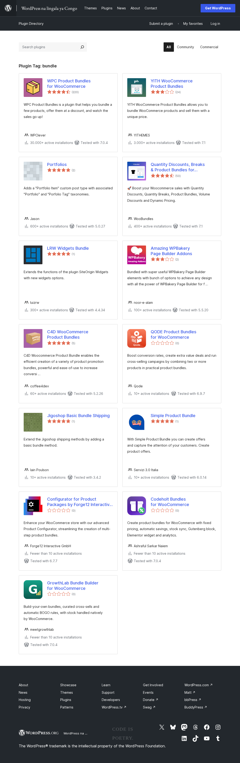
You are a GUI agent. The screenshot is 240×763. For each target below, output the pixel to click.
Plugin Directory (31, 24)
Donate (150, 700)
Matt (189, 692)
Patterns (66, 707)
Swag (149, 707)
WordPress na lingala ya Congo (87, 733)
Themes (66, 692)
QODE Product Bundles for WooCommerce (173, 334)
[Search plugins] (82, 47)
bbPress (192, 700)
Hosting (25, 700)
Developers (111, 700)
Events (148, 692)
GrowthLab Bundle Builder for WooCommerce (72, 585)
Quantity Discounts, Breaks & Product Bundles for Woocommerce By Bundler (178, 167)
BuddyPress (195, 707)
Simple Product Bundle (173, 415)
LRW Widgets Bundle (68, 248)
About (23, 685)
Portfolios (57, 164)
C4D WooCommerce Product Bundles (67, 334)
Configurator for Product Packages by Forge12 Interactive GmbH (79, 502)
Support (108, 692)
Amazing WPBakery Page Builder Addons (171, 251)
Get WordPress (218, 8)
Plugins (65, 700)
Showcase (68, 685)
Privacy (24, 707)
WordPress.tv (114, 707)
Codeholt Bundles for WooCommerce (170, 502)
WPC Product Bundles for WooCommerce (69, 83)
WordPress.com (198, 685)
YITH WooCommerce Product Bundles (172, 83)
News (23, 692)
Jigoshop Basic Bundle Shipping (78, 415)
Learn (106, 685)
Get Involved (153, 685)
